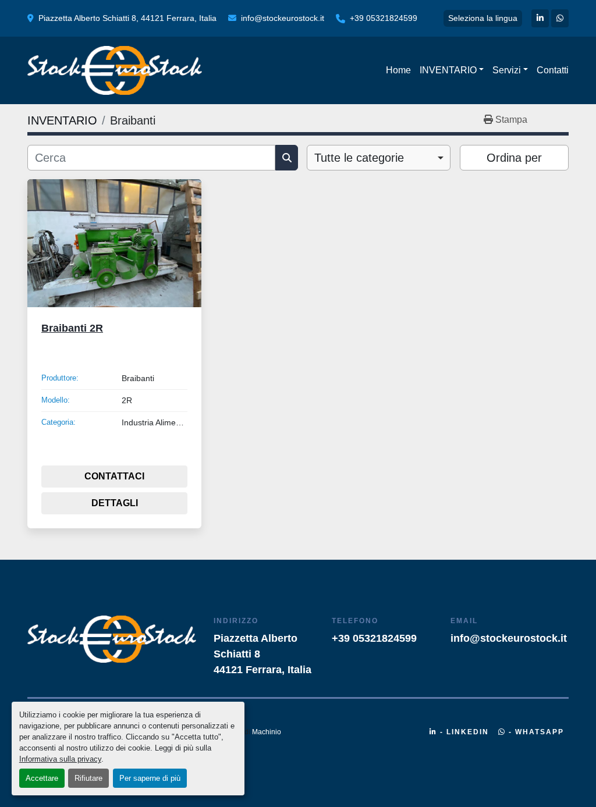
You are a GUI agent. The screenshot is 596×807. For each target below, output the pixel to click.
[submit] (286, 157)
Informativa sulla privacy (60, 759)
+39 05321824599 (383, 18)
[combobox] (378, 157)
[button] (452, 70)
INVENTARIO (448, 70)
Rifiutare (88, 778)
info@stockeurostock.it (282, 18)
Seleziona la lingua (482, 18)
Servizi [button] (506, 70)
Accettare (42, 778)
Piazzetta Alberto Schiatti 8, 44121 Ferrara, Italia (127, 18)
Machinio (266, 732)
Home (398, 70)
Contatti (553, 70)
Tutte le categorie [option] (359, 157)
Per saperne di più (149, 778)
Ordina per (514, 157)
